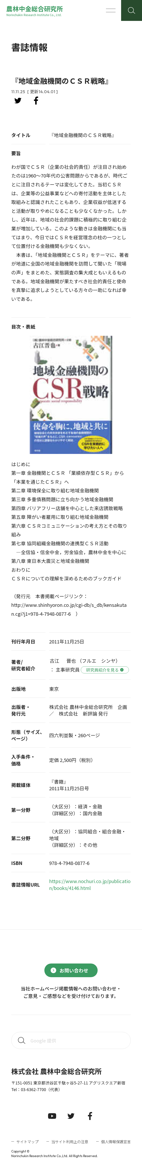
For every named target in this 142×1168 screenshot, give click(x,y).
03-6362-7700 (33, 1089)
